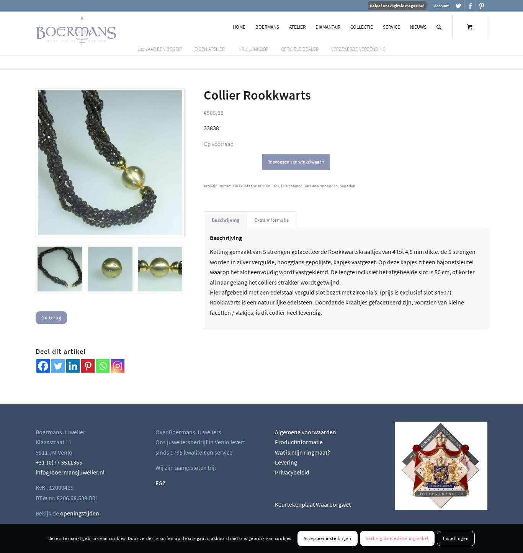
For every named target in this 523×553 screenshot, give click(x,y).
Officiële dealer (300, 49)
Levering (286, 462)
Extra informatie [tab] (272, 220)
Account (441, 5)
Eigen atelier (209, 49)
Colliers (272, 185)
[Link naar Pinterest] (481, 5)
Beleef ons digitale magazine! (397, 5)
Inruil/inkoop (252, 49)
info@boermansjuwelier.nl (70, 472)
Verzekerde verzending (358, 49)
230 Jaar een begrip (159, 49)
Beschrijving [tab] (225, 220)
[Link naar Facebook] (470, 5)
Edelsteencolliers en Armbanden (309, 185)
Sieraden (347, 185)
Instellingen (456, 538)
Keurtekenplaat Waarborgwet (313, 504)
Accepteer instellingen (327, 538)
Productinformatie (299, 442)
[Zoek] (438, 27)
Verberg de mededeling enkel (397, 538)
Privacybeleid (292, 472)
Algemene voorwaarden (305, 432)
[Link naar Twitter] (458, 5)
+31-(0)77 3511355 (59, 462)
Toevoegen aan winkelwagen (296, 162)
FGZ (160, 483)
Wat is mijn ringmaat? (302, 452)
